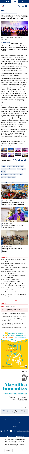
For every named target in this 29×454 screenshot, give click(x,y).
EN (23, 6)
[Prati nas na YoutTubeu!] (11, 431)
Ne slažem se (23, 450)
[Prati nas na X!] (8, 431)
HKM (7, 1)
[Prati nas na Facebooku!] (1, 431)
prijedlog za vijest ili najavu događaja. (15, 411)
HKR (22, 1)
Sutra (7, 306)
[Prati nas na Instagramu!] (4, 431)
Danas (2, 306)
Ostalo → (13, 306)
